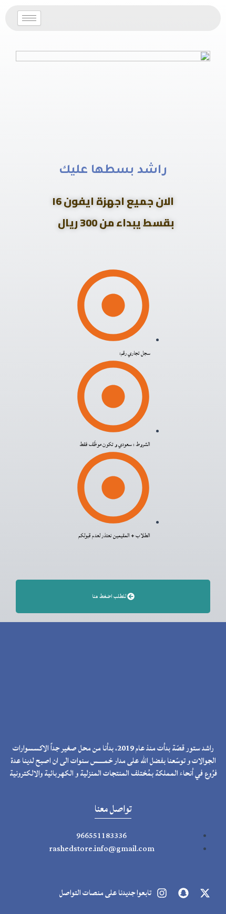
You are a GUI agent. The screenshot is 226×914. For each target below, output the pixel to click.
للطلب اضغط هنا (109, 596)
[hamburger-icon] (29, 18)
